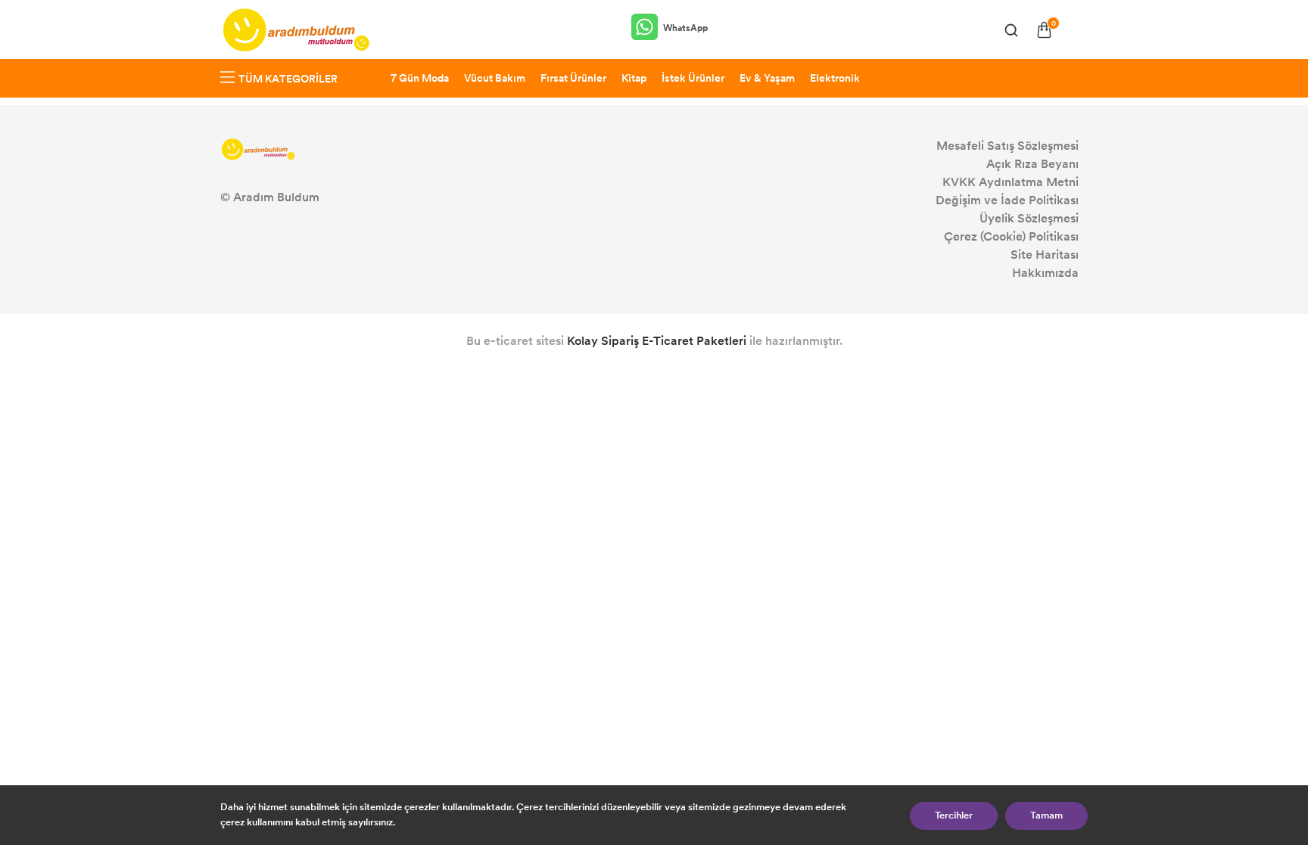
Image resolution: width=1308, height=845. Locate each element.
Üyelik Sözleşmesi (1029, 218)
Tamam (1046, 815)
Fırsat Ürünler (573, 78)
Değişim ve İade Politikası (1007, 200)
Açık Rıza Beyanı (1032, 163)
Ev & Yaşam (767, 78)
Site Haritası (1045, 254)
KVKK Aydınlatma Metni (1010, 182)
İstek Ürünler (693, 78)
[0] (1044, 30)
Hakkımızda (1045, 272)
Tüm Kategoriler (288, 79)
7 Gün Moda (420, 78)
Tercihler (954, 815)
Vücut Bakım (494, 78)
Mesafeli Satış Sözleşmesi (1007, 145)
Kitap (633, 78)
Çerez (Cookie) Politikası (1011, 236)
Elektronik (835, 78)
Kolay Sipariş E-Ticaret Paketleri (656, 340)
